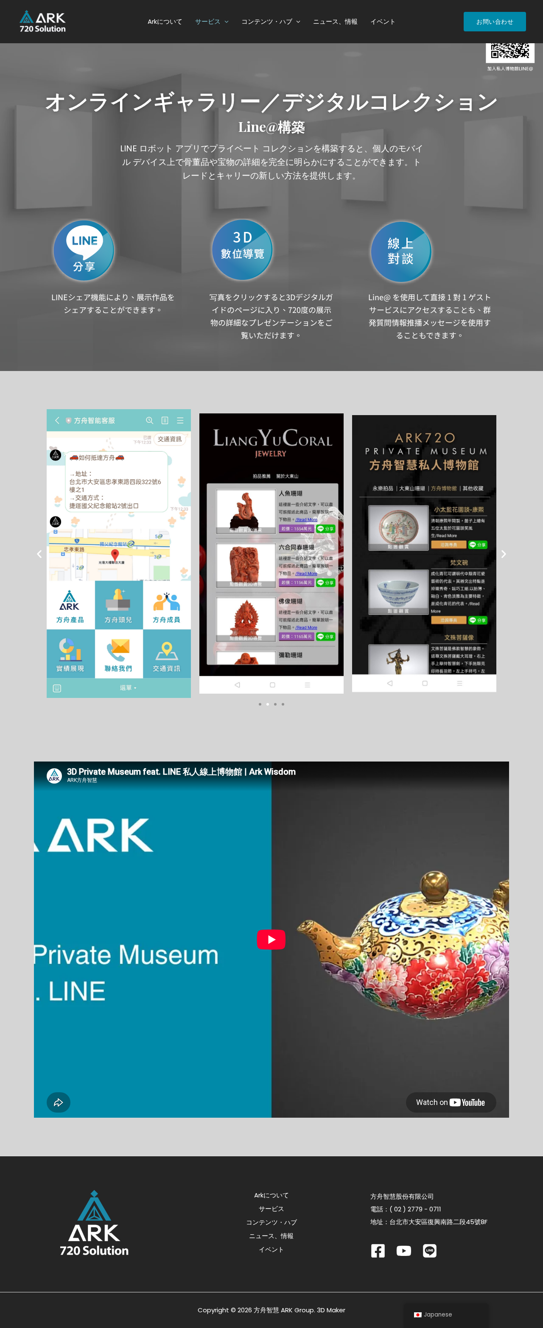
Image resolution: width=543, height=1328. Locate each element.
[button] (39, 553)
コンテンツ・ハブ (266, 21)
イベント (383, 21)
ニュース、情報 (335, 21)
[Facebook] (378, 1250)
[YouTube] (403, 1250)
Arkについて (165, 21)
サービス (208, 21)
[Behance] (429, 1250)
